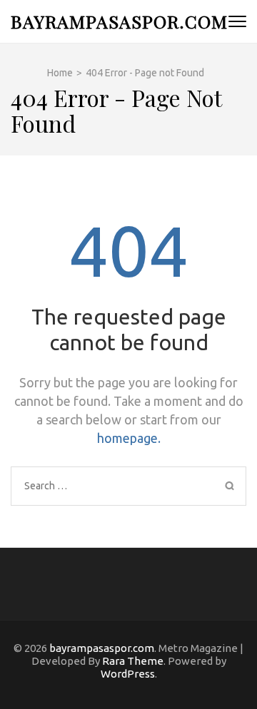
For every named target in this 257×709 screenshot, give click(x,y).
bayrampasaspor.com (119, 21)
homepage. (129, 438)
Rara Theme (132, 661)
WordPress (128, 674)
